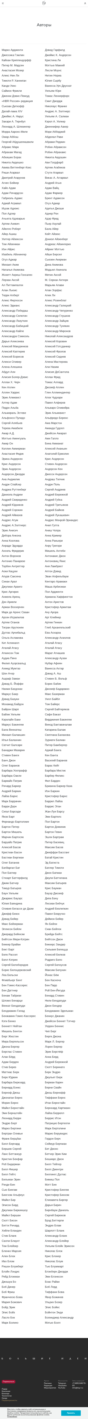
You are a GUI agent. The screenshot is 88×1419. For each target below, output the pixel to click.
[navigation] (22, 1391)
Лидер (4, 1389)
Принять (71, 1413)
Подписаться (8, 1382)
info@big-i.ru (77, 1388)
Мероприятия (50, 1388)
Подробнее (12, 1417)
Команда (5, 1394)
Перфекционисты (9, 1400)
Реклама (48, 1383)
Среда (4, 1398)
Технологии (7, 1396)
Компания (6, 1391)
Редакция (48, 1386)
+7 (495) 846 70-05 (79, 1384)
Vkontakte (62, 1386)
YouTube (61, 1388)
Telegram (62, 1383)
